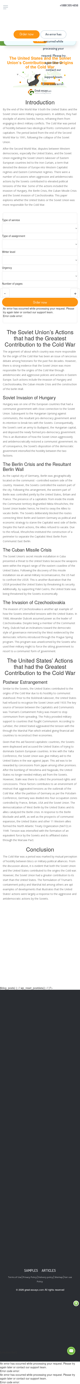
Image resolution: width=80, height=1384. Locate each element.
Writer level (8, 252)
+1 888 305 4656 (69, 5)
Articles (49, 1270)
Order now (27, 34)
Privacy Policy (30, 1277)
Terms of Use (14, 1277)
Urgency (7, 268)
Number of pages (12, 283)
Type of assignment (13, 236)
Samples (31, 1270)
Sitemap (59, 1277)
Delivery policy (45, 1277)
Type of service (11, 220)
